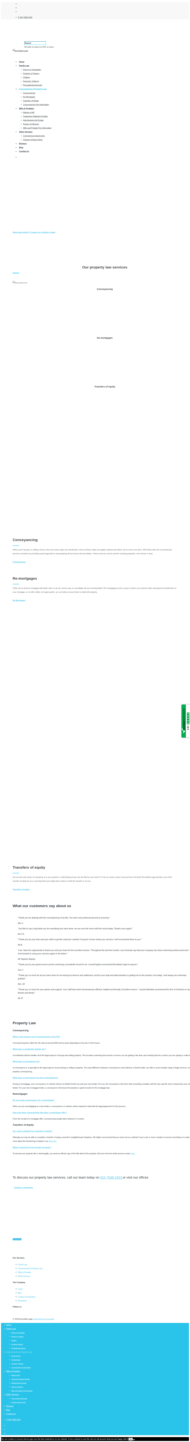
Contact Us (24, 151)
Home (21, 62)
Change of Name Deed (32, 140)
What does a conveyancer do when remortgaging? (35, 1078)
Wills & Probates (26, 108)
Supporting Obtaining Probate (35, 116)
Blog (21, 147)
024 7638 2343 (111, 1177)
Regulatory (22, 1300)
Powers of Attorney (31, 124)
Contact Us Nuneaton (26, 1297)
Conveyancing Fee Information (36, 104)
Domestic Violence (31, 81)
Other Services (25, 132)
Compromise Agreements (34, 136)
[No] (134, 1439)
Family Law (24, 66)
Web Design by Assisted (43, 1319)
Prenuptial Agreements (32, 85)
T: (25, 17)
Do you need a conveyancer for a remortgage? (33, 1100)
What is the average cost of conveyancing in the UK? (36, 1037)
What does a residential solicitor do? (29, 1049)
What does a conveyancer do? (26, 1061)
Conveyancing (29, 93)
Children (26, 77)
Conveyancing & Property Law (33, 89)
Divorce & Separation (32, 70)
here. (133, 1153)
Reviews (23, 143)
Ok (131, 1439)
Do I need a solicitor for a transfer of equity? (32, 1131)
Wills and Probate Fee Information (37, 128)
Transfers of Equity (31, 101)
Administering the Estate (33, 120)
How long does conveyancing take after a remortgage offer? (40, 1112)
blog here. (53, 1141)
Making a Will (28, 112)
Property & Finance (31, 73)
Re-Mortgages (29, 97)
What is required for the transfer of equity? (32, 1147)
